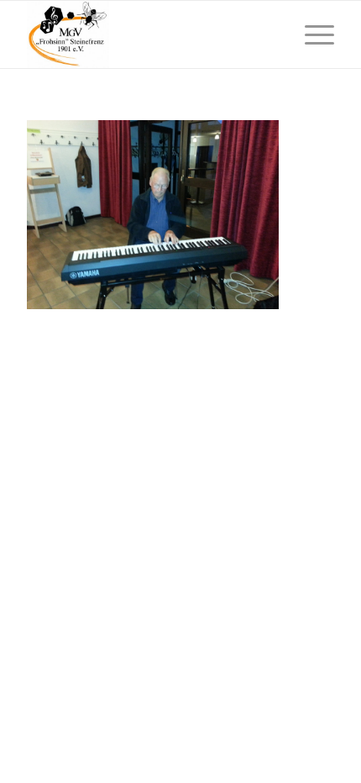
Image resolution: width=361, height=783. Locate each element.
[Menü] (311, 34)
